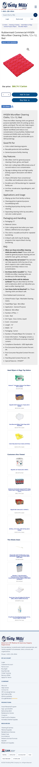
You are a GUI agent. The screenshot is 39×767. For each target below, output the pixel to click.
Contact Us (4, 690)
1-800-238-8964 (11, 654)
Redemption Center (7, 713)
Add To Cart (24, 95)
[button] (2, 64)
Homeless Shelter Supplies (9, 719)
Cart (31, 19)
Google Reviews (9, 698)
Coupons (4, 715)
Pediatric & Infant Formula (9, 738)
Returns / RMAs (5, 675)
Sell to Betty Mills (6, 694)
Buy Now (24, 100)
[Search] (35, 15)
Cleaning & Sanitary (7, 727)
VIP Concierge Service (8, 692)
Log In (7, 19)
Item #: (4, 42)
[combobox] (6, 95)
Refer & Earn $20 (6, 711)
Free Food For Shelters (8, 717)
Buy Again (4, 669)
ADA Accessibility (6, 696)
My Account (19, 19)
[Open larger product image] (18, 64)
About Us (4, 685)
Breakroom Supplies (7, 743)
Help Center (5, 688)
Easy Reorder (5, 671)
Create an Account (7, 664)
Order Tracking (6, 673)
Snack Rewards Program (8, 706)
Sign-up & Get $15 (7, 709)
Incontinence (5, 736)
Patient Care (5, 734)
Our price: (6, 86)
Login (3, 662)
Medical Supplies (6, 730)
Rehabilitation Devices (8, 732)
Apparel (3, 740)
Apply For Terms (6, 677)
